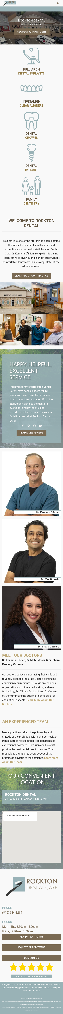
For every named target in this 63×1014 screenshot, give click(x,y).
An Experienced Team (25, 721)
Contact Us (31, 958)
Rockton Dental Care (34, 984)
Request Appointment (31, 31)
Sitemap (36, 990)
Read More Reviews (31, 432)
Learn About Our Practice (31, 275)
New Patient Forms (32, 936)
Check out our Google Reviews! (31, 976)
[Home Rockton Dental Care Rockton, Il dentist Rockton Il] (9, 3)
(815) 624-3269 (12, 912)
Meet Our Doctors (22, 655)
